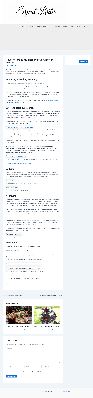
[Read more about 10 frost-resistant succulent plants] (19, 315)
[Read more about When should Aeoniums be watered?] (47, 315)
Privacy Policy (67, 391)
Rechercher (70, 59)
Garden (32, 26)
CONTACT (78, 26)
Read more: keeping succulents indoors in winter (19, 163)
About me (86, 26)
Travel (71, 26)
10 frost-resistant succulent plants (17, 326)
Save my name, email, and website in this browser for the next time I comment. (27, 371)
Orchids (65, 26)
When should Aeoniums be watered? (47, 326)
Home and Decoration (43, 26)
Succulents (25, 26)
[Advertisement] (46, 39)
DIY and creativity (56, 26)
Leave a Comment (10, 329)
